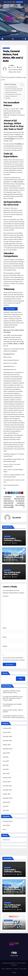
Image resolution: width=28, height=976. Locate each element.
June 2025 (6, 761)
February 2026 (7, 728)
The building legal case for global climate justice (12, 574)
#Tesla (19, 72)
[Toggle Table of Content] (21, 84)
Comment (6, 596)
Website (5, 646)
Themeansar (14, 965)
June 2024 (6, 810)
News (4, 829)
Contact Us (16, 968)
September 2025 (7, 748)
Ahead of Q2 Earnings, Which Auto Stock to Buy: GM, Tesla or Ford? (14, 89)
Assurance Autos (7, 821)
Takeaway (8, 98)
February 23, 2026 (10, 909)
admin (12, 65)
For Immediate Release (11, 87)
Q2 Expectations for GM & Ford (13, 94)
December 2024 (7, 785)
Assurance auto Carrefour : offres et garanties (13, 924)
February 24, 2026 (10, 892)
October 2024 (6, 794)
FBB (14, 31)
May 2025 (5, 765)
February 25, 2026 (10, 874)
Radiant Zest (6, 839)
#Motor (20, 69)
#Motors (11, 72)
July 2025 (5, 757)
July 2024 (5, 806)
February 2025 (7, 777)
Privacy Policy (23, 968)
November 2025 (7, 740)
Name (5, 628)
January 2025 (6, 781)
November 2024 (7, 790)
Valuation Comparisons (11, 96)
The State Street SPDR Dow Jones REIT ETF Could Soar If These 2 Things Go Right (13, 698)
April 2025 (6, 769)
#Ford (10, 69)
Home (3, 968)
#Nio (15, 72)
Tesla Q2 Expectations (11, 92)
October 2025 (6, 744)
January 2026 (6, 732)
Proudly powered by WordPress (9, 963)
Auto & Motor (6, 48)
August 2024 (6, 802)
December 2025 (7, 736)
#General (15, 69)
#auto (20, 67)
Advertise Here (9, 968)
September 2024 (7, 798)
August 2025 (6, 753)
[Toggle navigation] (13, 39)
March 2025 (6, 773)
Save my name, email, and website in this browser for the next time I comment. (14, 659)
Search (5, 673)
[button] (22, 38)
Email (5, 637)
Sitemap (14, 972)
